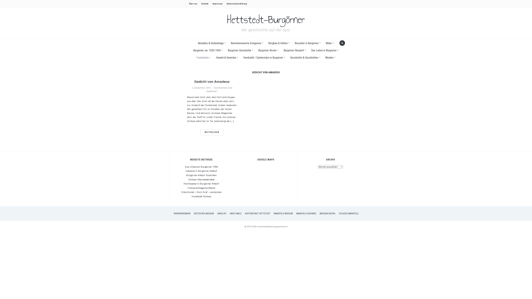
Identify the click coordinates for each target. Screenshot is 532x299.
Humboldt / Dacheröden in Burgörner (263, 57)
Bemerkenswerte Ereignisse (246, 43)
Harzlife (221, 213)
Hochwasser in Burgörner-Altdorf (201, 183)
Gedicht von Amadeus (212, 82)
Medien (329, 57)
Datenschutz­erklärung (237, 4)
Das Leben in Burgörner (324, 50)
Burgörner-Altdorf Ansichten (201, 175)
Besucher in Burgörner (307, 43)
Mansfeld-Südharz (306, 213)
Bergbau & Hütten (278, 43)
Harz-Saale (235, 213)
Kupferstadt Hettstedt (257, 213)
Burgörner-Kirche (267, 50)
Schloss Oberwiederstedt (201, 179)
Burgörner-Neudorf (294, 50)
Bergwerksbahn (182, 213)
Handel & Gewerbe (226, 57)
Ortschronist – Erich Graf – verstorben (201, 192)
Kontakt (204, 4)
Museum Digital (328, 213)
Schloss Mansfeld (348, 213)
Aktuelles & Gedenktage (211, 43)
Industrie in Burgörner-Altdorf (201, 171)
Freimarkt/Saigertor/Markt (201, 188)
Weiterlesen (212, 132)
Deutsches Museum (204, 213)
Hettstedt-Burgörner (266, 19)
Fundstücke (202, 57)
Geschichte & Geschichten (304, 57)
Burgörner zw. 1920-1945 (207, 50)
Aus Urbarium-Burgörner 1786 (201, 166)
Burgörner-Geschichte (239, 50)
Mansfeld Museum (283, 213)
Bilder (329, 43)
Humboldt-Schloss (201, 196)
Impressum (218, 4)
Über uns (193, 4)
